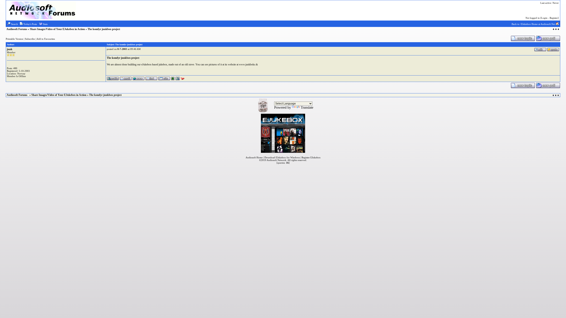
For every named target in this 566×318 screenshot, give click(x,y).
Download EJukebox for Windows (282, 157)
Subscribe (30, 39)
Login (544, 18)
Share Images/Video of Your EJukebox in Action (57, 29)
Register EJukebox (311, 157)
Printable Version (14, 39)
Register (554, 18)
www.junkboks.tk (248, 64)
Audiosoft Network (276, 160)
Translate (307, 107)
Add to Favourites (45, 39)
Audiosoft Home (254, 157)
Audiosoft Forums (17, 29)
